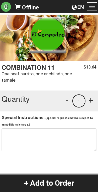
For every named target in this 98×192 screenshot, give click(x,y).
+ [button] (91, 100)
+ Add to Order (49, 183)
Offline (30, 7)
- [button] (67, 100)
